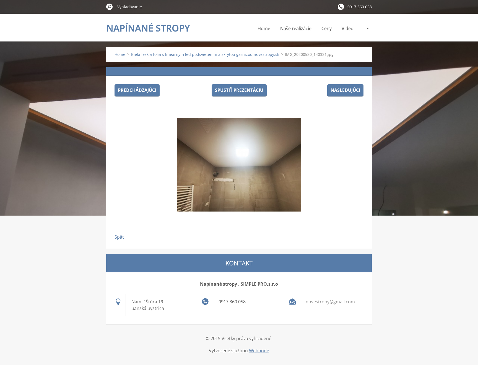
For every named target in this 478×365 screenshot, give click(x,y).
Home (264, 28)
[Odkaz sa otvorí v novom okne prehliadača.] (239, 165)
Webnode (259, 351)
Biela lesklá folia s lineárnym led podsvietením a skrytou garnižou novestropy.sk (205, 54)
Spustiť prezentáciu (239, 90)
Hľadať (109, 7)
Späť (119, 237)
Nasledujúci (345, 90)
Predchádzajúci (137, 90)
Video (348, 28)
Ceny (326, 28)
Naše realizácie (295, 28)
